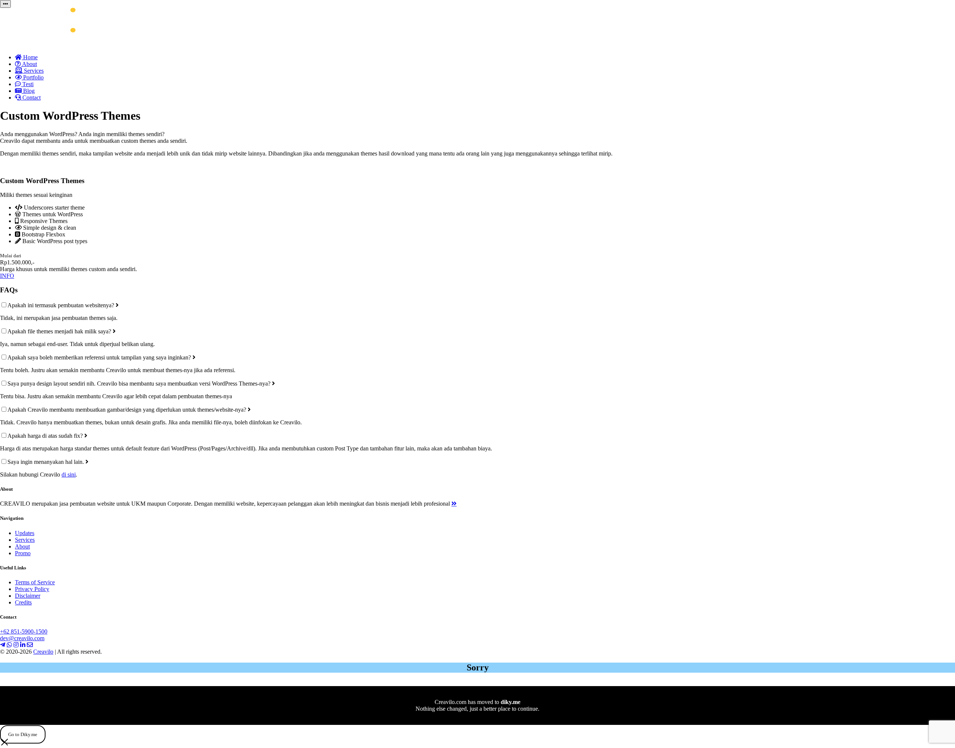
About (29, 64)
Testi (27, 84)
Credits (23, 602)
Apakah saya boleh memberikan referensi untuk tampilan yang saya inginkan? (99, 357)
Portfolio (33, 77)
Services (33, 70)
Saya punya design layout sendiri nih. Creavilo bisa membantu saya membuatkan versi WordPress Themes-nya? (139, 383)
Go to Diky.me (22, 734)
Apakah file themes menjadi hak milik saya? (60, 331)
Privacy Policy (32, 589)
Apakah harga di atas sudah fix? (45, 436)
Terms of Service (35, 582)
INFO (7, 276)
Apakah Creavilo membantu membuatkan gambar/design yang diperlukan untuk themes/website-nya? (127, 409)
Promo (23, 553)
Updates (24, 533)
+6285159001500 (23, 631)
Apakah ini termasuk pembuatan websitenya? (61, 305)
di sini (69, 474)
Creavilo (43, 651)
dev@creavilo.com (22, 638)
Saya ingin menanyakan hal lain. (46, 462)
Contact (31, 97)
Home (30, 57)
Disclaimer (27, 596)
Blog (28, 91)
